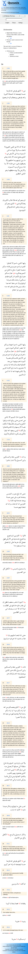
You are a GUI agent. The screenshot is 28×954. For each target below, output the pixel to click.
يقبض (19, 97)
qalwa (4, 526)
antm (20, 331)
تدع (5, 763)
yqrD (9, 81)
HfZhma (13, 140)
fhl (7, 527)
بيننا (24, 545)
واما (9, 504)
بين (22, 160)
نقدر (21, 605)
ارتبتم (6, 364)
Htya (3, 405)
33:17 (8, 682)
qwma (13, 486)
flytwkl (22, 192)
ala (9, 132)
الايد (18, 809)
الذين (20, 263)
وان (4, 200)
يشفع (20, 157)
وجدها (23, 497)
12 (3, 618)
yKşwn (13, 753)
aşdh (9, 405)
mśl (22, 248)
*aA (11, 38)
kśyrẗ (8, 83)
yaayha (4, 246)
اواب (12, 809)
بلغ (20, 276)
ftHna (8, 627)
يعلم (6, 157)
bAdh (14, 192)
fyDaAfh (21, 81)
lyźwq (10, 253)
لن (24, 605)
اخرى (11, 763)
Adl (18, 250)
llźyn (8, 659)
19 (3, 870)
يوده (15, 170)
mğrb (10, 484)
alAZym (23, 140)
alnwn (6, 592)
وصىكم (18, 433)
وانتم (18, 266)
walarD (4, 140)
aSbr (3, 798)
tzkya (16, 755)
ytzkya (23, 755)
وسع (20, 167)
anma (4, 753)
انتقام (14, 290)
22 (3, 927)
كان (9, 368)
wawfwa (12, 405)
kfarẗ (11, 251)
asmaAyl (8, 826)
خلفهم (10, 160)
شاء (24, 167)
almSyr (12, 757)
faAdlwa (4, 409)
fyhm (18, 487)
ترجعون (5, 97)
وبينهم (19, 545)
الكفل (7, 568)
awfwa (23, 409)
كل (4, 568)
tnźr (7, 753)
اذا (24, 348)
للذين (7, 670)
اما (18, 504)
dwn (3, 701)
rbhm (16, 753)
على (12, 542)
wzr (10, 750)
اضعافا (10, 94)
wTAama (4, 897)
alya (23, 750)
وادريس (16, 568)
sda (8, 529)
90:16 (8, 927)
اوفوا (5, 430)
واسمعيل (22, 568)
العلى (23, 173)
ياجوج (9, 535)
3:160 (8, 179)
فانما (6, 776)
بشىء (17, 163)
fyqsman (13, 335)
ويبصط (14, 97)
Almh (5, 139)
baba (15, 627)
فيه (10, 638)
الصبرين (20, 572)
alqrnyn (22, 486)
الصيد (23, 266)
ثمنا (15, 368)
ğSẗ (10, 897)
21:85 (8, 551)
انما (8, 769)
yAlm (20, 135)
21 (3, 909)
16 (3, 785)
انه (15, 809)
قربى (4, 368)
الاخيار (17, 838)
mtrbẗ (11, 933)
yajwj (15, 526)
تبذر (12, 460)
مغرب (14, 493)
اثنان (18, 351)
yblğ (6, 405)
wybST (17, 83)
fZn (18, 592)
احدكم (16, 348)
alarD (22, 133)
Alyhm (12, 627)
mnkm (12, 248)
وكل (24, 838)
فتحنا (17, 635)
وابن (24, 460)
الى (19, 766)
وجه (18, 673)
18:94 (8, 513)
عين (12, 497)
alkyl (16, 405)
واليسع (12, 834)
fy (11, 133)
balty (17, 404)
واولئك (11, 673)
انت (15, 608)
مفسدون (16, 539)
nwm (6, 133)
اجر (8, 864)
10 (3, 551)
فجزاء (17, 270)
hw (11, 132)
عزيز (20, 290)
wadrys (10, 562)
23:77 (8, 618)
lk (11, 527)
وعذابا (11, 903)
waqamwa (5, 755)
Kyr (6, 659)
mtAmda (16, 248)
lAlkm (13, 411)
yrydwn (12, 659)
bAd (5, 335)
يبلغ (12, 420)
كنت (24, 612)
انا (11, 371)
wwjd (7, 486)
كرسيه (16, 167)
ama (3, 487)
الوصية (23, 351)
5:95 (8, 216)
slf (25, 253)
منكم (4, 266)
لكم (6, 200)
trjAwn (4, 84)
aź (9, 592)
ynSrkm (6, 190)
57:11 (8, 843)
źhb (11, 592)
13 (3, 644)
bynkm (19, 328)
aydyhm (7, 137)
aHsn (21, 404)
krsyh (18, 139)
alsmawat (14, 133)
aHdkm (4, 329)
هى (24, 420)
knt (10, 596)
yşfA (9, 135)
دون (6, 713)
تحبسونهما (16, 361)
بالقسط (11, 423)
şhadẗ (15, 328)
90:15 (8, 909)
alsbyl (23, 449)
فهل (4, 539)
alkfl (16, 562)
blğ (8, 484)
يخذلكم (23, 203)
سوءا (15, 710)
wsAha (16, 407)
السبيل (19, 460)
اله (20, 147)
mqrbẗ (9, 915)
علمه (11, 163)
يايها (24, 263)
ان (25, 200)
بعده (21, 207)
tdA (18, 750)
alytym (12, 404)
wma (18, 133)
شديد (19, 638)
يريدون (23, 673)
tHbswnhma (22, 333)
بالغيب (9, 773)
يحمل (9, 766)
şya (14, 751)
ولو (12, 368)
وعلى (17, 207)
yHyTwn (19, 137)
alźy (7, 81)
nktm (22, 336)
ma (9, 133)
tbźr (6, 450)
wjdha (17, 484)
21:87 (8, 578)
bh (13, 250)
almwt (8, 329)
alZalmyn (15, 596)
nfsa (10, 407)
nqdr (22, 592)
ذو (17, 290)
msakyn (18, 251)
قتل (8, 270)
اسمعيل (18, 834)
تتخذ (23, 507)
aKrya (13, 750)
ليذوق (23, 283)
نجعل (23, 542)
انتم (9, 354)
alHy (13, 132)
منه (6, 286)
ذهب (15, 602)
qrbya (17, 336)
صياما (8, 280)
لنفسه (18, 779)
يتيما (23, 921)
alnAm (7, 250)
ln (20, 592)
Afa (19, 253)
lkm (15, 190)
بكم (18, 710)
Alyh (3, 594)
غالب (10, 200)
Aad (6, 255)
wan (17, 190)
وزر (14, 763)
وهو (6, 170)
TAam (14, 251)
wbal (13, 253)
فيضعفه (18, 94)
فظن (6, 602)
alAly (20, 140)
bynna (21, 527)
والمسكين (7, 457)
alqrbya (9, 449)
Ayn (23, 484)
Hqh (12, 449)
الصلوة (23, 364)
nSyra (13, 701)
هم (13, 638)
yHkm (11, 250)
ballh (16, 335)
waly (6, 757)
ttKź (15, 487)
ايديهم (18, 160)
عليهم (12, 635)
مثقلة (23, 766)
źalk (3, 253)
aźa (22, 328)
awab (9, 800)
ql (3, 697)
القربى (16, 457)
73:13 (8, 889)
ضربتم (5, 354)
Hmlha (4, 751)
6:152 (8, 380)
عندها (18, 500)
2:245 (8, 68)
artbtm (21, 335)
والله (24, 97)
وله (11, 864)
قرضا (8, 90)
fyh (7, 629)
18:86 (8, 466)
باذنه (9, 157)
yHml (8, 751)
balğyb (19, 753)
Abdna (19, 798)
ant (22, 594)
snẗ (24, 132)
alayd (4, 800)
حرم (14, 266)
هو (15, 147)
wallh (10, 83)
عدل (10, 273)
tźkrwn (17, 411)
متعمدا (23, 270)
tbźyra (8, 450)
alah (7, 132)
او (13, 276)
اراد (22, 710)
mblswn (10, 629)
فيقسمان (17, 364)
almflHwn (4, 661)
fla (11, 190)
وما (17, 153)
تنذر (5, 769)
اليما (7, 903)
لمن (6, 371)
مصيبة (8, 358)
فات (24, 667)
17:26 (8, 439)
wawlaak (20, 659)
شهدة (11, 344)
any (8, 596)
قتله (8, 266)
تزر (21, 763)
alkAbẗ (6, 251)
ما (10, 150)
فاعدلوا (5, 427)
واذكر (9, 806)
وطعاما (23, 903)
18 (3, 843)
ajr (5, 855)
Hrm (3, 248)
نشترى (21, 368)
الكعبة (16, 276)
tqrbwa (6, 404)
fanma (19, 755)
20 (3, 889)
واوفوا (5, 420)
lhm (22, 699)
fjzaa (19, 248)
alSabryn (22, 562)
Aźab (19, 627)
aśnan (17, 329)
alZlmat (12, 594)
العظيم (18, 173)
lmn (13, 338)
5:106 (8, 295)
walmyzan (20, 405)
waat (3, 449)
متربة (14, 939)
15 (3, 723)
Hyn (11, 329)
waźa (19, 407)
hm (6, 629)
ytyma (4, 915)
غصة (16, 903)
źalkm (4, 411)
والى (14, 779)
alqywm (16, 132)
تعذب (13, 504)
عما (7, 283)
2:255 (8, 103)
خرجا (16, 542)
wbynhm (4, 529)
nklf (8, 407)
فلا (13, 200)
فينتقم (12, 286)
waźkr (15, 798)
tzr (5, 750)
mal (9, 404)
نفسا (24, 427)
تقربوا (20, 417)
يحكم (19, 273)
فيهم (19, 507)
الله (11, 90)
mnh (14, 255)
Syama (7, 253)
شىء (24, 769)
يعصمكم (11, 707)
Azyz (20, 255)
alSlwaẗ (9, 335)
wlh (3, 855)
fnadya (7, 594)
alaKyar (4, 828)
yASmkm (12, 697)
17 (3, 815)
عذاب (23, 638)
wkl (20, 826)
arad (21, 697)
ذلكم (23, 433)
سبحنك (11, 608)
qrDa (14, 81)
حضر (21, 348)
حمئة (8, 497)
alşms (14, 484)
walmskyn (16, 449)
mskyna (6, 933)
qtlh (9, 248)
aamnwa (12, 246)
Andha (10, 486)
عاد (16, 286)
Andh (12, 135)
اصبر (23, 806)
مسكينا (21, 939)
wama (11, 487)
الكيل (23, 423)
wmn (6, 248)
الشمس (9, 493)
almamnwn (5, 194)
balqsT (4, 407)
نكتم (21, 371)
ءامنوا (15, 263)
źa (15, 336)
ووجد (23, 500)
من (24, 90)
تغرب (18, 497)
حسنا (23, 94)
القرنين (23, 504)
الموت (11, 348)
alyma (16, 897)
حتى (16, 420)
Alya (15, 527)
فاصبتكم (14, 358)
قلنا (11, 500)
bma (10, 139)
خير (11, 670)
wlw (11, 336)
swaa (4, 699)
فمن (18, 203)
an (3, 190)
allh (12, 81)
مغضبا (10, 602)
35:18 (8, 723)
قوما (14, 500)
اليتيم (12, 417)
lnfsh (3, 757)
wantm (23, 246)
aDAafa (4, 83)
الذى (19, 90)
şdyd (22, 627)
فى (8, 150)
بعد (8, 361)
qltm (22, 407)
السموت (22, 153)
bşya (23, 137)
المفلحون (22, 677)
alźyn (8, 246)
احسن (20, 420)
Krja (13, 527)
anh (7, 800)
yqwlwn (12, 798)
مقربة (17, 921)
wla (3, 133)
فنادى (13, 605)
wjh (15, 659)
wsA (15, 139)
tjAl (19, 527)
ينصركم (21, 200)
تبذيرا (8, 460)
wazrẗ (7, 750)
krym (7, 855)
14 (3, 682)
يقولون (13, 806)
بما (5, 163)
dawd (22, 798)
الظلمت (6, 605)
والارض (23, 170)
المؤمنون (22, 210)
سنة (19, 150)
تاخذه (23, 150)
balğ (3, 251)
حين (7, 348)
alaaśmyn (16, 338)
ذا (7, 368)
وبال (19, 283)
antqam (4, 257)
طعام (6, 276)
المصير (7, 779)
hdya (23, 250)
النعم (23, 273)
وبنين (14, 884)
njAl (9, 527)
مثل (13, 270)
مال (16, 417)
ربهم (14, 773)
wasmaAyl (5, 562)
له (14, 94)
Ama (23, 253)
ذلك (12, 280)
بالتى (6, 417)
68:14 (8, 870)
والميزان (17, 423)
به (16, 273)
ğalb (13, 190)
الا (18, 147)
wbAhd (18, 409)
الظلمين (16, 612)
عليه (18, 605)
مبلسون (6, 638)
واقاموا (23, 776)
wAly (17, 192)
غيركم (15, 354)
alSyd (20, 246)
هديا (24, 276)
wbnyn (11, 878)
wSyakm (8, 411)
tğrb (20, 484)
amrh (16, 253)
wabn (20, 449)
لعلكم (11, 433)
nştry (3, 336)
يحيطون (23, 163)
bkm (24, 697)
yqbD (13, 83)
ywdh (9, 140)
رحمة (23, 713)
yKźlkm (21, 190)
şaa (13, 139)
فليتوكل (10, 207)
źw (22, 255)
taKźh (21, 132)
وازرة (18, 763)
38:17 (8, 785)
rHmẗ (13, 699)
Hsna (17, 81)
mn (3, 81)
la (5, 132)
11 (3, 578)
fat (3, 657)
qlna (16, 486)
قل (24, 707)
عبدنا (5, 806)
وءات (23, 457)
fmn (24, 190)
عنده (16, 157)
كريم (5, 864)
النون (21, 602)
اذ (18, 602)
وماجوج (23, 539)
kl (17, 562)
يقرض (14, 90)
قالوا (24, 535)
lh (23, 81)
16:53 (2, 7)
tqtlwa (17, 246)
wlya (8, 701)
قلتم (9, 427)
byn (3, 137)
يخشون (18, 773)
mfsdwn (23, 526)
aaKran (10, 331)
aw (9, 251)
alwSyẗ (14, 329)
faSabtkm (9, 333)
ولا (16, 150)
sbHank (4, 596)
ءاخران (23, 354)
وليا (24, 717)
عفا (12, 283)
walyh (20, 83)
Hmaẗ (4, 486)
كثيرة (6, 94)
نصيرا (18, 717)
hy (19, 404)
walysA (13, 826)
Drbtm (23, 331)
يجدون (16, 713)
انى (6, 608)
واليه (10, 97)
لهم (12, 713)
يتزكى (23, 779)
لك (19, 542)
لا (22, 147)
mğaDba (14, 592)
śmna (8, 336)
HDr (24, 328)
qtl (3, 250)
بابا (8, 635)
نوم (14, 150)
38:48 (8, 815)
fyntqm (9, 255)
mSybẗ (14, 333)
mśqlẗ (20, 750)
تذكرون (6, 433)
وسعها (17, 427)
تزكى (10, 776)
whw (17, 140)
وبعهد (12, 430)
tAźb (8, 487)
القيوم (8, 147)
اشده (9, 420)
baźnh (17, 135)
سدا (15, 545)
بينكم (6, 344)
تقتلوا (9, 263)
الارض (11, 153)
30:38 (8, 644)
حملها (15, 766)
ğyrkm (15, 331)
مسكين (23, 280)
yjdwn (19, 699)
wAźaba (13, 897)
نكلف (5, 423)
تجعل (7, 542)
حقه (12, 457)
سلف (23, 286)
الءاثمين (22, 374)
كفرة (10, 276)
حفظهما (11, 170)
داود (24, 809)
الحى (12, 147)
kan (13, 336)
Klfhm (13, 137)
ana (9, 338)
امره (15, 283)
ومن (11, 266)
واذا (13, 427)
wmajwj (19, 526)
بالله (12, 364)
